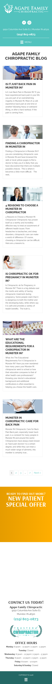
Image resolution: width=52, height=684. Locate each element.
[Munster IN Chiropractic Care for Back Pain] (23, 406)
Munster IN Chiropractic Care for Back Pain (21, 421)
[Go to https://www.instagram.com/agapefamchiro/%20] (29, 23)
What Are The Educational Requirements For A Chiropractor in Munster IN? (19, 346)
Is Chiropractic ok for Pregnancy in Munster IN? (22, 277)
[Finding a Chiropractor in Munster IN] (23, 131)
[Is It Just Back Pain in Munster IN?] (23, 72)
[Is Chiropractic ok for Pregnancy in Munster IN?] (23, 262)
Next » (37, 472)
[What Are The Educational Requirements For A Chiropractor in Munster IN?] (23, 328)
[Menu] (26, 679)
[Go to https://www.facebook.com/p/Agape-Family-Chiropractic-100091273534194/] (24, 23)
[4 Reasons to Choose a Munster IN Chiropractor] (23, 193)
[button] (26, 523)
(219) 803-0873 (26, 34)
